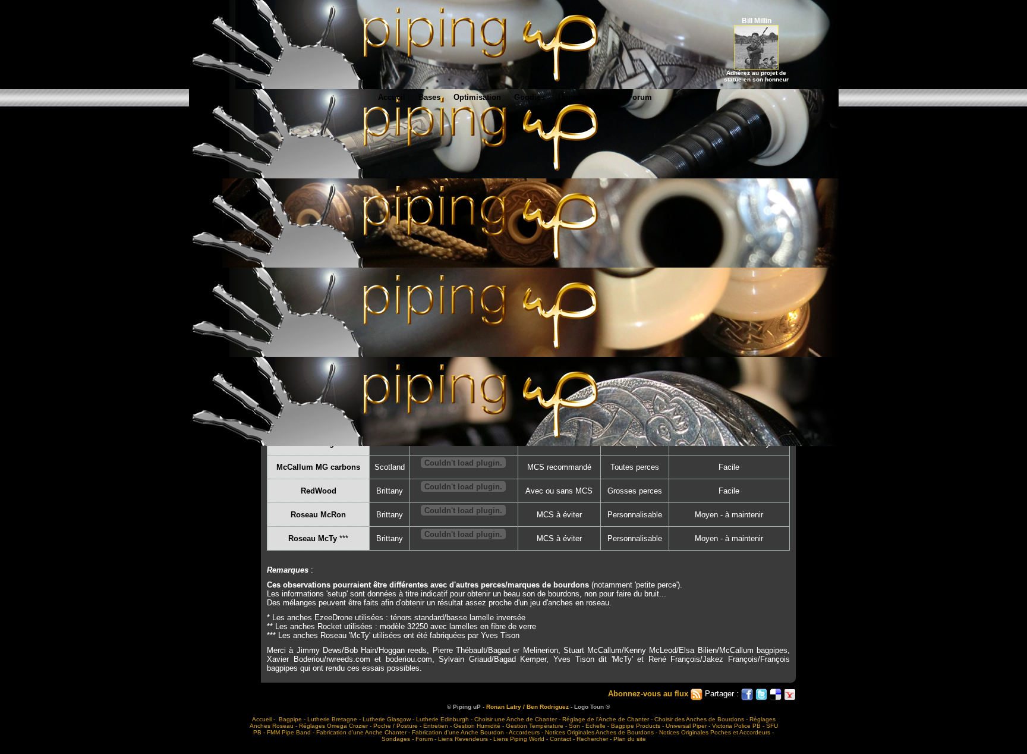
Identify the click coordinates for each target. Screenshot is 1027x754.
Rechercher (592, 739)
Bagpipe (290, 719)
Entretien (435, 725)
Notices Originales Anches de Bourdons (599, 732)
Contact (560, 739)
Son (574, 725)
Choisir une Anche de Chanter (515, 719)
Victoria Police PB (736, 725)
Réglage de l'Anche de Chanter (605, 719)
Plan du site (629, 739)
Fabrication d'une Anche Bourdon (458, 732)
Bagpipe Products (635, 725)
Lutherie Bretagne (332, 719)
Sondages (396, 739)
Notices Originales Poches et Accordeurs (714, 732)
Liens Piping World (518, 739)
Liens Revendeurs (463, 739)
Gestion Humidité (476, 725)
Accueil (391, 97)
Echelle (595, 725)
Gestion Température (534, 725)
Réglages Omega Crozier (333, 725)
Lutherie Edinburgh (442, 719)
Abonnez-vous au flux (649, 693)
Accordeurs (524, 732)
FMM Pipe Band (289, 732)
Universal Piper (586, 97)
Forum (640, 97)
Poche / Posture (395, 725)
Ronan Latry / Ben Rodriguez (527, 706)
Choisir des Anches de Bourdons (699, 719)
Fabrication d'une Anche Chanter (361, 732)
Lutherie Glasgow (387, 719)
